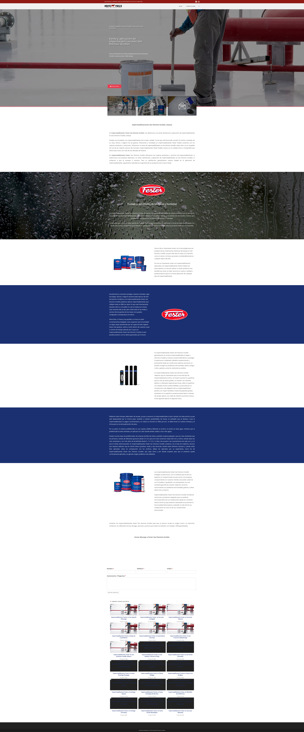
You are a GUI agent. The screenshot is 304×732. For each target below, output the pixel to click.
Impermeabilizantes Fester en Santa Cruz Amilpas (180, 674)
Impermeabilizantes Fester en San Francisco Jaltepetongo (180, 637)
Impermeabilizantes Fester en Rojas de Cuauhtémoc (123, 637)
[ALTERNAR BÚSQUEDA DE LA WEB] (199, 6)
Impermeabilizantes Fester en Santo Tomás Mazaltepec (152, 711)
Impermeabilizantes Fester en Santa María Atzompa (152, 637)
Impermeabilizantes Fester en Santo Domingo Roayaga (124, 674)
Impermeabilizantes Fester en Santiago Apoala (123, 693)
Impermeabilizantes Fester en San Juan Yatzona (180, 618)
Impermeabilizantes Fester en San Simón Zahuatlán (180, 655)
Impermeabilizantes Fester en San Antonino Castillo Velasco (124, 655)
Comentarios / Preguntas (116, 576)
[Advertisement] (129, 72)
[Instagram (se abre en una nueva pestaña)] (199, 2)
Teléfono (140, 569)
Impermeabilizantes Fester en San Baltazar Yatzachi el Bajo (152, 655)
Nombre (110, 569)
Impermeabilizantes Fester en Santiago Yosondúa (123, 711)
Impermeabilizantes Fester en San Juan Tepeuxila (180, 711)
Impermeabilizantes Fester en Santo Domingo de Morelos (152, 693)
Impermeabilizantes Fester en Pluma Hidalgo (152, 674)
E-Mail (170, 569)
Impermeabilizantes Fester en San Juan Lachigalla (152, 618)
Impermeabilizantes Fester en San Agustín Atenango (123, 618)
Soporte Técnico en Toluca (159, 730)
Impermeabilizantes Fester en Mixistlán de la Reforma (180, 693)
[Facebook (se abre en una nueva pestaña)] (196, 2)
